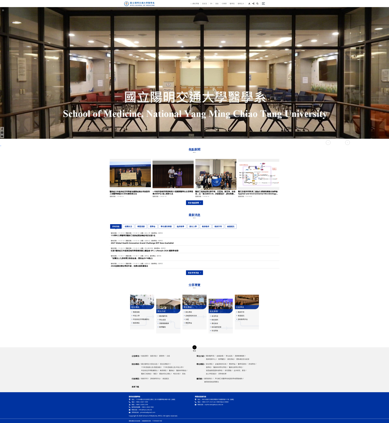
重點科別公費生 (165, 374)
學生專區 (200, 364)
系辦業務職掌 (164, 323)
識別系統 (230, 359)
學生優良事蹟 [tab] (166, 226)
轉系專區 (136, 323)
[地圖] (173, 399)
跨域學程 (252, 364)
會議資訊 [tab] (230, 226)
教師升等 (241, 312)
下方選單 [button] (194, 347)
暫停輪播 (3, 10)
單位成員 (162, 320)
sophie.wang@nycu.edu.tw (214, 404)
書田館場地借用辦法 (211, 382)
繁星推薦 (136, 312)
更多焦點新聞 (193, 202)
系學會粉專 (222, 374)
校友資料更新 (216, 327)
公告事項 (135, 356)
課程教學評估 (243, 319)
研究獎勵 (228, 370)
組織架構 (220, 356)
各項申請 (215, 316)
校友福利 (215, 320)
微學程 (208, 367)
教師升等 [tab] (218, 226)
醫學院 (232, 3)
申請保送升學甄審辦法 (141, 319)
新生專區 (188, 312)
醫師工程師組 (146, 374)
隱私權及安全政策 (242, 359)
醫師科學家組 (181, 370)
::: (191, 3)
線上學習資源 (211, 374)
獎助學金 (188, 323)
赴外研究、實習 (239, 370)
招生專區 (135, 364)
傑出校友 (215, 323)
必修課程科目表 (191, 316)
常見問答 (215, 331)
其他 (183, 374)
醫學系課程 (242, 364)
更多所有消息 (193, 272)
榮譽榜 (161, 356)
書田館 (199, 378)
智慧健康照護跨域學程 (214, 370)
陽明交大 (241, 3)
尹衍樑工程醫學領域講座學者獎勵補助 (228, 378)
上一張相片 (328, 142)
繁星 (155, 374)
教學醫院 (162, 327)
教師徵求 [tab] (205, 226)
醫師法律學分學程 (235, 367)
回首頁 (204, 3)
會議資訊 (241, 316)
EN (211, 3)
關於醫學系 (163, 316)
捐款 (217, 3)
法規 (187, 319)
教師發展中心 (211, 359)
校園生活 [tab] (128, 226)
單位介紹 (200, 356)
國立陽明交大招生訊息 (149, 364)
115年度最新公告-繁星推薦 (151, 367)
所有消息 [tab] (116, 226)
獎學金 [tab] (152, 226)
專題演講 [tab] (141, 226)
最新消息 (153, 356)
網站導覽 (195, 3)
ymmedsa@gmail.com (147, 412)
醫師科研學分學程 (219, 367)
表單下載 (135, 387)
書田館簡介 (208, 378)
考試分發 (176, 374)
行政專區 (135, 378)
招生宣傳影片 (165, 364)
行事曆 (224, 3)
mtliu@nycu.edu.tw (145, 410)
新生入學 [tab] (193, 226)
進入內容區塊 (5, 1)
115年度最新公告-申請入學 (173, 367)
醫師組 (171, 370)
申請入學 (136, 316)
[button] (250, 3)
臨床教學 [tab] (180, 226)
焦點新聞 (144, 356)
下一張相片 (347, 142)
